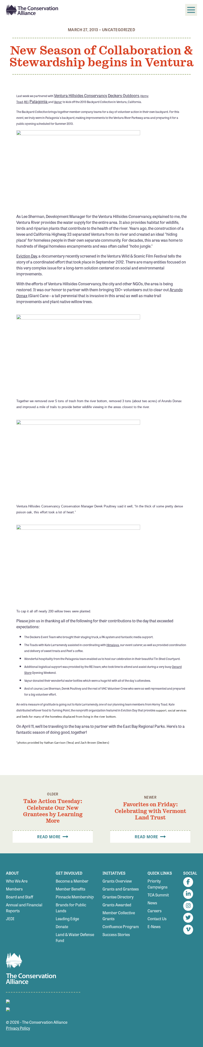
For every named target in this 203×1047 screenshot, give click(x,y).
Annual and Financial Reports (24, 908)
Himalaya (112, 645)
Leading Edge (67, 918)
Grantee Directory (117, 897)
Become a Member (72, 881)
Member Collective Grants (118, 915)
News (152, 903)
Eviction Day (26, 256)
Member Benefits (70, 889)
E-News (154, 926)
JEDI (10, 918)
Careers (155, 911)
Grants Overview (117, 881)
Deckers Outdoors (123, 95)
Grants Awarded (116, 905)
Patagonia (38, 101)
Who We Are (16, 881)
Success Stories (116, 934)
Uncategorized (118, 29)
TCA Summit (158, 895)
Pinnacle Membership (75, 897)
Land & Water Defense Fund (75, 937)
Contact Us (157, 918)
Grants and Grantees (120, 889)
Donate (62, 926)
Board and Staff (19, 897)
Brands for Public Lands (71, 908)
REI (26, 102)
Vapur (58, 102)
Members (14, 889)
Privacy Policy (18, 1028)
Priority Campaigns (158, 884)
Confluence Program (120, 926)
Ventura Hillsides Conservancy (80, 95)
